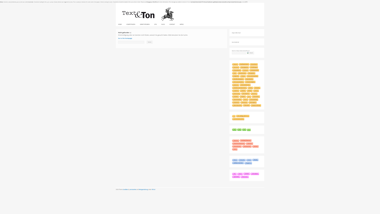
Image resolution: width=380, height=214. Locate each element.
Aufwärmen (244, 64)
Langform (236, 90)
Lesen (247, 174)
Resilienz (254, 93)
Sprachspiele (237, 99)
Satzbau (255, 146)
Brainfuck (254, 64)
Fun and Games (252, 76)
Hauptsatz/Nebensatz (239, 143)
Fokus (243, 76)
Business (236, 67)
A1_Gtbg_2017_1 (243, 116)
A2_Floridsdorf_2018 (238, 119)
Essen (249, 160)
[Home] (148, 14)
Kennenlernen (245, 85)
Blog (163, 24)
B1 (244, 129)
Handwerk (249, 79)
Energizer (251, 73)
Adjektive (236, 140)
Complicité (254, 70)
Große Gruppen (238, 79)
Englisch (236, 76)
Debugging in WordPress (152, 2)
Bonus (235, 160)
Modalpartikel (247, 146)
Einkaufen (242, 160)
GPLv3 (153, 189)
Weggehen (248, 163)
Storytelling (253, 99)
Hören (240, 173)
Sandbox (125, 189)
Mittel (249, 90)
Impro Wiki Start (236, 33)
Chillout (246, 70)
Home (120, 24)
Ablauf (235, 64)
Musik (256, 90)
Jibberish (236, 85)
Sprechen (236, 176)
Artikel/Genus (245, 140)
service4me (133, 189)
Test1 (235, 149)
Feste (255, 160)
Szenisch (236, 102)
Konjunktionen (237, 146)
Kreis (250, 87)
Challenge (254, 67)
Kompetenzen (130, 24)
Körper (257, 88)
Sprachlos (256, 96)
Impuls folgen (250, 82)
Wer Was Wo (237, 105)
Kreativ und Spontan (240, 88)
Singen (243, 96)
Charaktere (237, 70)
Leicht (243, 90)
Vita (155, 24)
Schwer (236, 96)
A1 (234, 129)
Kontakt (172, 24)
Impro (182, 24)
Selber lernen (238, 163)
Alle (235, 173)
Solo (249, 96)
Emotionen (242, 73)
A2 (239, 129)
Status (245, 99)
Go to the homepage (125, 38)
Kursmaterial (235, 42)
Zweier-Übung (256, 105)
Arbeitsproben (145, 24)
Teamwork (244, 102)
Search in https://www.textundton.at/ (241, 50)
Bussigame (244, 67)
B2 (249, 129)
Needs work (236, 93)
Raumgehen (246, 93)
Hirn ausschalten (238, 82)
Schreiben (255, 174)
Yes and (246, 105)
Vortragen (253, 102)
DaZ (235, 73)
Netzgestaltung (143, 189)
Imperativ (249, 143)
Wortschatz (245, 176)
